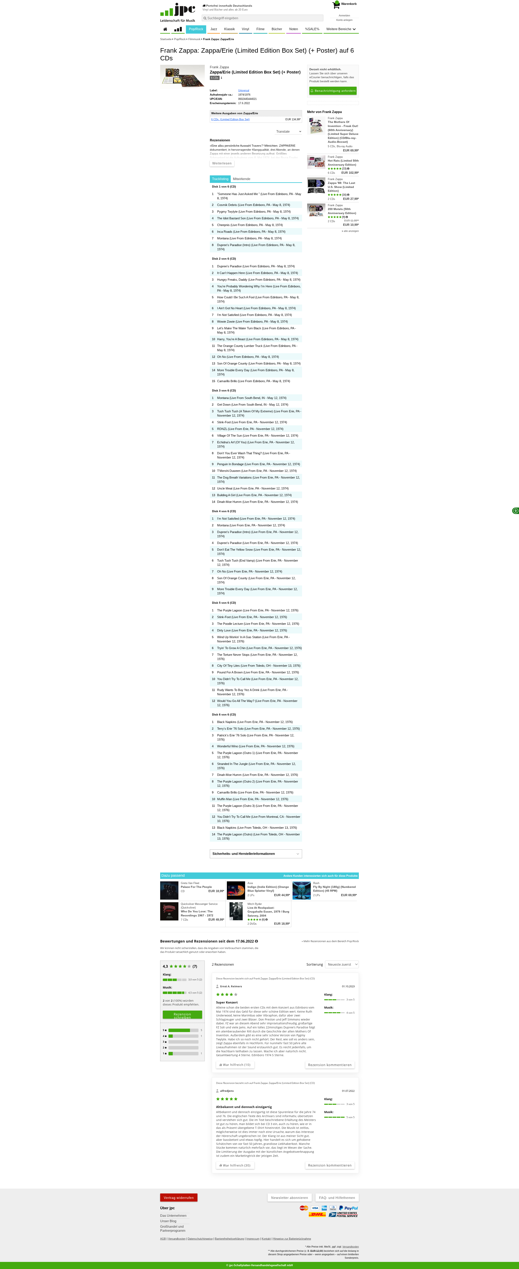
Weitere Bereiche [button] (338, 29)
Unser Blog (168, 1221)
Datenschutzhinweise (200, 1238)
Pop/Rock (196, 29)
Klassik (229, 29)
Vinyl (245, 29)
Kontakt (266, 1238)
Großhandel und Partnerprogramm (172, 1228)
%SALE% (312, 29)
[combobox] (262, 18)
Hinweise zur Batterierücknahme (292, 1238)
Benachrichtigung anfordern (335, 90)
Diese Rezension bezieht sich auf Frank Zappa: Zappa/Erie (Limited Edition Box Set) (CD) (265, 978)
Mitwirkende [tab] (241, 179)
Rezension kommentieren (330, 1065)
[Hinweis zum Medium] (221, 78)
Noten (293, 29)
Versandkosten (177, 1238)
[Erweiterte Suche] (319, 18)
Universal (243, 90)
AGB (163, 1238)
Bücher (277, 29)
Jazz (213, 29)
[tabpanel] (256, 513)
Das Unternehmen (173, 1215)
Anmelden (344, 15)
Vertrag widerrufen (179, 1198)
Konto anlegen (344, 20)
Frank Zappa (219, 67)
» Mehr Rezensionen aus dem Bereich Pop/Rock (330, 941)
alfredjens (227, 1091)
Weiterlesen (222, 163)
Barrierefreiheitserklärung (229, 1238)
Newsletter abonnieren (289, 1198)
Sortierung (315, 964)
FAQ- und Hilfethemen (337, 1198)
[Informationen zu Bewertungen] (256, 941)
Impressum (253, 1238)
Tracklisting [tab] (220, 179)
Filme (260, 29)
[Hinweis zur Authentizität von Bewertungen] (348, 169)
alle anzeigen (351, 231)
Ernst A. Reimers (231, 986)
